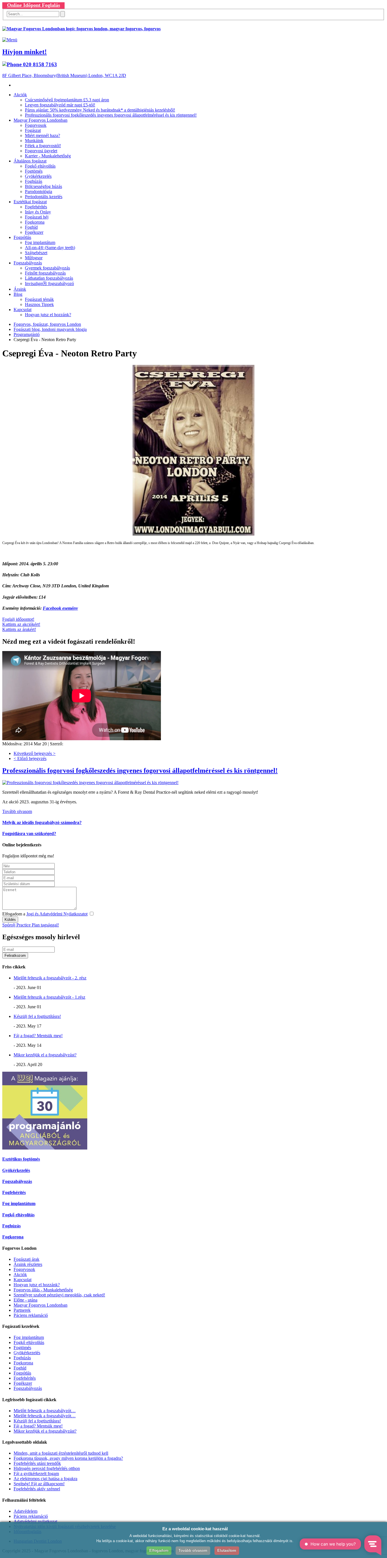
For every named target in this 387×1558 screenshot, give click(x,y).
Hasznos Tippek (39, 304)
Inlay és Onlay (38, 211)
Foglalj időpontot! (18, 619)
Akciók (20, 94)
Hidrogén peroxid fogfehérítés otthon (47, 1468)
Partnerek (22, 1310)
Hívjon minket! (24, 51)
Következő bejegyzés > (35, 753)
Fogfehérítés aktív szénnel (37, 1488)
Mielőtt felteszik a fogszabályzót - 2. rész (50, 977)
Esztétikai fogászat (30, 201)
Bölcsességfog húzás (43, 186)
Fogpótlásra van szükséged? (29, 833)
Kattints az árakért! (19, 629)
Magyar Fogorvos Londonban (40, 120)
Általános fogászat (30, 161)
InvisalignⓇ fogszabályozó (49, 283)
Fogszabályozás (28, 262)
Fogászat (33, 130)
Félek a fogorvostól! (43, 145)
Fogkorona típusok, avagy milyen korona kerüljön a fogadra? (68, 1458)
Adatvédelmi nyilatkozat (35, 1521)
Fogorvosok (35, 125)
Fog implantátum (40, 242)
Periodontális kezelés (43, 196)
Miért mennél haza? (42, 135)
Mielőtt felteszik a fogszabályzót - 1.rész (49, 997)
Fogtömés (33, 171)
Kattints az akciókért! (21, 624)
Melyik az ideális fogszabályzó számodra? (42, 822)
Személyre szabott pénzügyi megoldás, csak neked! (59, 1294)
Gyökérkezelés (38, 176)
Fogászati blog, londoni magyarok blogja (50, 329)
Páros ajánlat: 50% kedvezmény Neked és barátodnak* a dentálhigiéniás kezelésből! (100, 110)
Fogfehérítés (36, 206)
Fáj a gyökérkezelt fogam (36, 1473)
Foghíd (31, 227)
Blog (18, 294)
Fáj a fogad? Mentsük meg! (38, 1035)
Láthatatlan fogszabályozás (49, 278)
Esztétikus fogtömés (21, 1159)
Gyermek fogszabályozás (47, 268)
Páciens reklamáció (31, 1315)
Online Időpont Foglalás (33, 5)
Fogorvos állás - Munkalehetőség (43, 1289)
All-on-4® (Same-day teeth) (50, 247)
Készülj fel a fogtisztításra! (37, 1016)
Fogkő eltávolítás (40, 166)
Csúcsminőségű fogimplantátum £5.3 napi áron (67, 99)
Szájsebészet (36, 252)
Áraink (20, 289)
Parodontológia (38, 191)
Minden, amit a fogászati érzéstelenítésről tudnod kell (61, 1453)
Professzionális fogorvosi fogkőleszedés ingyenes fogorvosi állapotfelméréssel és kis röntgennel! (111, 115)
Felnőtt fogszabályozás (45, 273)
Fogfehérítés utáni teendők (37, 1463)
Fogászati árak (26, 1259)
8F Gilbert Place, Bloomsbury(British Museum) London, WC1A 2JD (64, 75)
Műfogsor (33, 257)
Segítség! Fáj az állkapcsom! (39, 1483)
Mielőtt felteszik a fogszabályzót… (45, 1410)
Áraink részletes (28, 1264)
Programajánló (27, 334)
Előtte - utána (25, 1300)
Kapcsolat (22, 309)
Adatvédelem (25, 1511)
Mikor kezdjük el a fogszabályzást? (45, 1054)
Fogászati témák (39, 299)
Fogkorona (34, 222)
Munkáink (34, 140)
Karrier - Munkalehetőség (48, 155)
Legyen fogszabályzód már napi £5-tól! (60, 104)
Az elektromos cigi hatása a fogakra (45, 1478)
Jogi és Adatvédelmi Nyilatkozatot (57, 913)
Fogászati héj (36, 217)
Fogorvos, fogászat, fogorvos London (47, 324)
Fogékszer (34, 232)
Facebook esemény (60, 608)
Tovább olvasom (17, 811)
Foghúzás (33, 181)
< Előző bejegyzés (30, 758)
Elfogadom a (45, 913)
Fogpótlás (22, 237)
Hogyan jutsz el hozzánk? (48, 314)
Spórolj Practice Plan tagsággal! (30, 925)
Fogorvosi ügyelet (41, 150)
